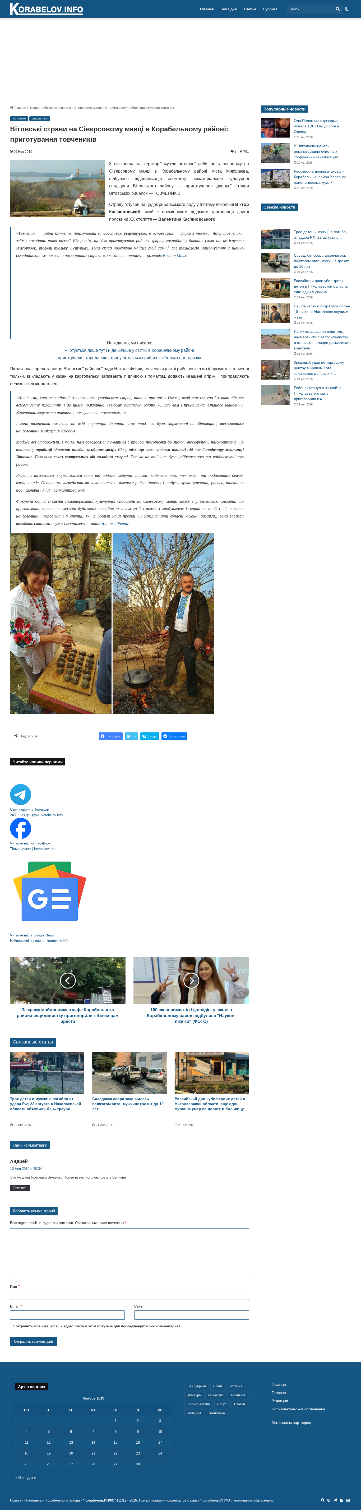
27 (71, 1464)
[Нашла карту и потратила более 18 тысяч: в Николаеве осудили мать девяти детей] (275, 313)
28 (93, 1464)
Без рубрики (196, 1386)
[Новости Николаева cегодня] (46, 9)
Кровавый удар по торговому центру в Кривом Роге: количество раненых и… (319, 368)
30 (138, 1464)
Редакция (280, 1401)
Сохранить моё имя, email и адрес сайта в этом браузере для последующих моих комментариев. (98, 1326)
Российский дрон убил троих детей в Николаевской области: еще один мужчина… (321, 286)
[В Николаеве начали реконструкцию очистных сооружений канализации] (275, 153)
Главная (207, 9)
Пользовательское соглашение (298, 1409)
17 (160, 1442)
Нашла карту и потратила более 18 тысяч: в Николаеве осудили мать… (322, 311)
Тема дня (229, 9)
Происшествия (198, 1404)
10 (160, 1432)
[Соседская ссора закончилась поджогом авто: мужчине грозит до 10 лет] (129, 1073)
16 (138, 1442)
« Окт (19, 1478)
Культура (194, 1395)
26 (48, 1464)
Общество (40, 118)
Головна (279, 1393)
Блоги (217, 1386)
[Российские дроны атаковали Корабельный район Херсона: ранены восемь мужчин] (275, 178)
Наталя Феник (114, 523)
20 (71, 1453)
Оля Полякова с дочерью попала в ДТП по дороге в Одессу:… (316, 126)
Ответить (20, 1188)
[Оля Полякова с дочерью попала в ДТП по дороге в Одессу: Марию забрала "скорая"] (275, 128)
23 (138, 1453)
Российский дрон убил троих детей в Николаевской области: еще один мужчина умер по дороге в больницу (210, 1104)
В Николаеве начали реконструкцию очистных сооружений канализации (316, 151)
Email (16, 1306)
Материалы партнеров (291, 1423)
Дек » (31, 1478)
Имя (15, 1287)
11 (26, 1442)
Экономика (217, 1413)
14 (93, 1442)
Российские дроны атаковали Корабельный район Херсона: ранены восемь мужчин (320, 176)
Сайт (138, 1306)
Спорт (222, 1404)
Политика (238, 1395)
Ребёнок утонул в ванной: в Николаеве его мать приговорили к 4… (317, 393)
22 (115, 1453)
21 (93, 1453)
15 (115, 1442)
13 (71, 1442)
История (35, 108)
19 (48, 1453)
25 (26, 1464)
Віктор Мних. (175, 255)
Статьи (250, 9)
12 (48, 1442)
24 (160, 1453)
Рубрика (270, 9)
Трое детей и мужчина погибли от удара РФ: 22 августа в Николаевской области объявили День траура (45, 1104)
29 (115, 1464)
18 (26, 1453)
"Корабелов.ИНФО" (99, 1500)
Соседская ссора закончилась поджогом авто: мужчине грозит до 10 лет (128, 1104)
